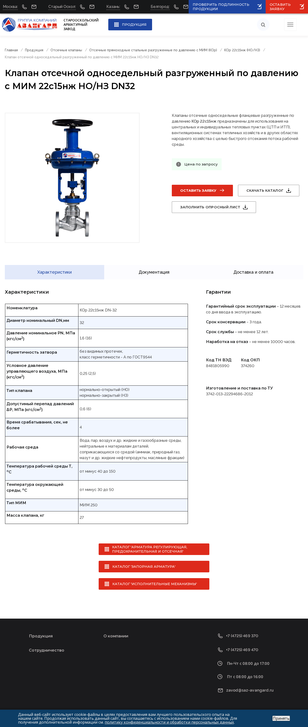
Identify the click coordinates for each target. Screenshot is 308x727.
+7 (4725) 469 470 (242, 650)
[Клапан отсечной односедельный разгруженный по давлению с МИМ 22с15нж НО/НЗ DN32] (72, 177)
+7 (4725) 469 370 (242, 636)
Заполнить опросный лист (210, 207)
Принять (281, 718)
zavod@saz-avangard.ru (250, 690)
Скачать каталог (264, 190)
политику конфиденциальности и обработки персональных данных (169, 722)
